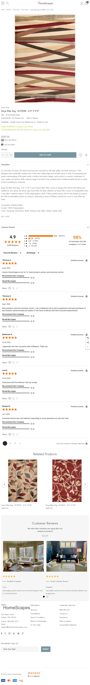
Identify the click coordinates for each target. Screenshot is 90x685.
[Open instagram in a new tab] (9, 633)
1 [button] (44, 596)
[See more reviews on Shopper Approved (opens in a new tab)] (17, 288)
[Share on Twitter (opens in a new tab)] (13, 288)
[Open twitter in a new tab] (5, 633)
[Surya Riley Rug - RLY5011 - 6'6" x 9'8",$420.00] (67, 480)
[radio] (45, 236)
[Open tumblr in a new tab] (14, 633)
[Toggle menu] (2, 3)
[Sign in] (81, 3)
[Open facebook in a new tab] (2, 633)
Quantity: (4, 149)
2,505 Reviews (12, 245)
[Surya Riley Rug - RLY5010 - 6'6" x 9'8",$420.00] (22, 480)
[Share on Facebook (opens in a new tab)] (9, 288)
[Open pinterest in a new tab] (18, 633)
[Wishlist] (80, 155)
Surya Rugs (5, 107)
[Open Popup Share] (86, 155)
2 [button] (47, 596)
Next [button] (58, 97)
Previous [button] (32, 97)
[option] (23, 568)
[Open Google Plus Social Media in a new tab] (23, 633)
